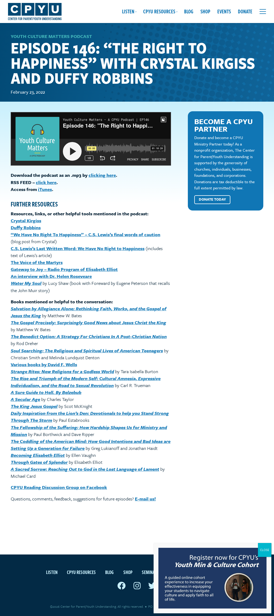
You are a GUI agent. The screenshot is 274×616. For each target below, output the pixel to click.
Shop (205, 11)
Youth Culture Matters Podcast (51, 36)
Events (224, 11)
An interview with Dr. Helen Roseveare (51, 276)
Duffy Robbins (26, 227)
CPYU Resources (159, 11)
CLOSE (264, 550)
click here (46, 182)
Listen (128, 11)
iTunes (45, 189)
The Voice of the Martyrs (37, 262)
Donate (245, 11)
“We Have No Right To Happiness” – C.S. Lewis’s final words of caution (85, 234)
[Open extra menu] (263, 11)
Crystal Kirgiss (26, 220)
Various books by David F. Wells (44, 364)
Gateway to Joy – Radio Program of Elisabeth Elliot (64, 269)
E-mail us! (145, 498)
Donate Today (212, 199)
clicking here (102, 175)
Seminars (150, 572)
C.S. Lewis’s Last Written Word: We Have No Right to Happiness (77, 248)
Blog (188, 11)
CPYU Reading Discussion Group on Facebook (59, 487)
